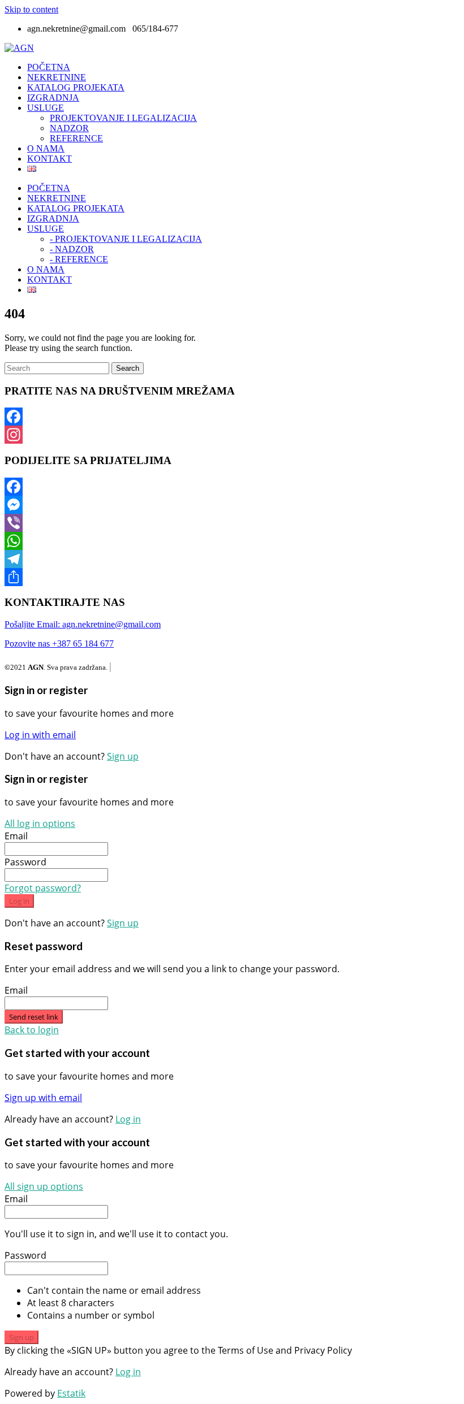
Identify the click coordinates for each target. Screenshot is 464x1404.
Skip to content (31, 9)
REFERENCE (76, 138)
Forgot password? (43, 888)
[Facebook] (232, 417)
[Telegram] (232, 559)
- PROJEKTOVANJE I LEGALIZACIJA (126, 239)
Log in (19, 901)
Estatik (71, 1393)
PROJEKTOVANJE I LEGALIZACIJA (123, 118)
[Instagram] (232, 435)
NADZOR (69, 128)
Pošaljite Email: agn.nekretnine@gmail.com (83, 624)
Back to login (32, 1030)
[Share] (232, 577)
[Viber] (232, 523)
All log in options (40, 823)
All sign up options (44, 1186)
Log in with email (40, 735)
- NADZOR (72, 249)
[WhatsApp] (232, 541)
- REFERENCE (79, 259)
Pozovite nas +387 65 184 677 (59, 643)
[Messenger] (232, 505)
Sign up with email (43, 1097)
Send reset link (33, 1017)
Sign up (123, 756)
